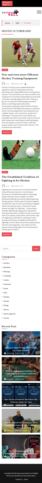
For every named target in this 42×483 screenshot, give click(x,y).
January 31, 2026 (17, 456)
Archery (7, 263)
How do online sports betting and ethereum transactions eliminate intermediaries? (21, 373)
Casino (6, 280)
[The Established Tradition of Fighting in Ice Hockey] (21, 154)
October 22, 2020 (18, 84)
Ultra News (32, 476)
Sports (6, 309)
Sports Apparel (10, 314)
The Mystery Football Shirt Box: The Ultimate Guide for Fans (21, 401)
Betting (7, 271)
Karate (6, 301)
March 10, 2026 (22, 405)
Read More (7, 132)
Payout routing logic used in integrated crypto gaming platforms (21, 452)
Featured (7, 284)
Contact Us (18, 479)
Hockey (5, 70)
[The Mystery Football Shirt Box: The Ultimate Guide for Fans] (21, 395)
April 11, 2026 (20, 379)
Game (6, 288)
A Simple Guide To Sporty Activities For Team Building (21, 349)
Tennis (6, 318)
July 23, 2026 (20, 353)
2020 (17, 23)
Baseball (7, 267)
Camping (7, 276)
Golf (5, 292)
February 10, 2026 (21, 430)
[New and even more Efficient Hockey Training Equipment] (21, 52)
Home (7, 23)
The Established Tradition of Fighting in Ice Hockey (20, 179)
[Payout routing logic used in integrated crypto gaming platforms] (21, 447)
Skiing (6, 305)
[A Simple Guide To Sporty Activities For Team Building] (21, 343)
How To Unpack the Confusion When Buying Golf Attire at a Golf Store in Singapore (21, 425)
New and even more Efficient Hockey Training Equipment (20, 77)
